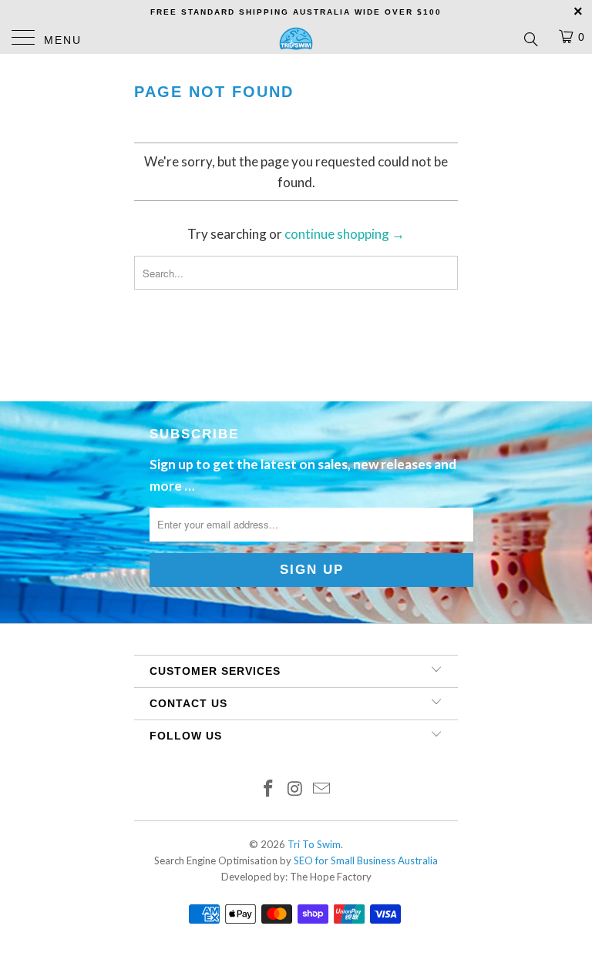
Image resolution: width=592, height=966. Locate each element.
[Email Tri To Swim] (322, 789)
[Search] (530, 38)
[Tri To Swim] (296, 38)
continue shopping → (344, 234)
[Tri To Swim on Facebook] (268, 789)
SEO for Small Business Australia (366, 860)
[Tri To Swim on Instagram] (295, 789)
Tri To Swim (314, 844)
